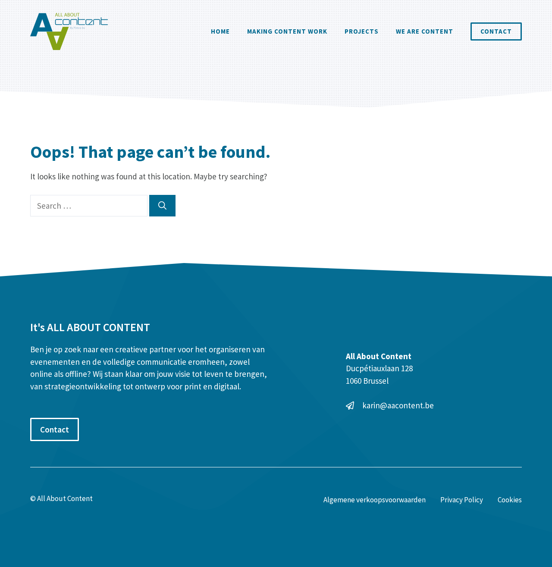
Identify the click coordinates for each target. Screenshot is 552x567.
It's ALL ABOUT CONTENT (90, 327)
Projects (362, 31)
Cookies (510, 499)
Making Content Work (287, 31)
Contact (496, 31)
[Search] (162, 206)
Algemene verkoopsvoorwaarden (374, 499)
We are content (424, 31)
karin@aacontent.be (398, 405)
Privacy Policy (461, 499)
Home (220, 31)
